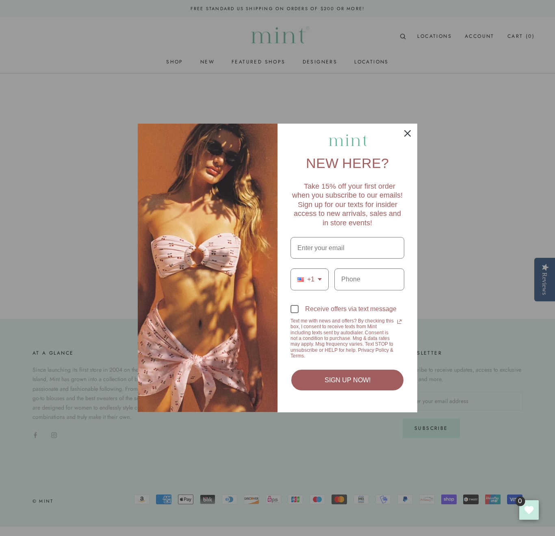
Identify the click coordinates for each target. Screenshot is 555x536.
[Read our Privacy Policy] (399, 322)
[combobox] (310, 279)
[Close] (407, 133)
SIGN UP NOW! (348, 380)
